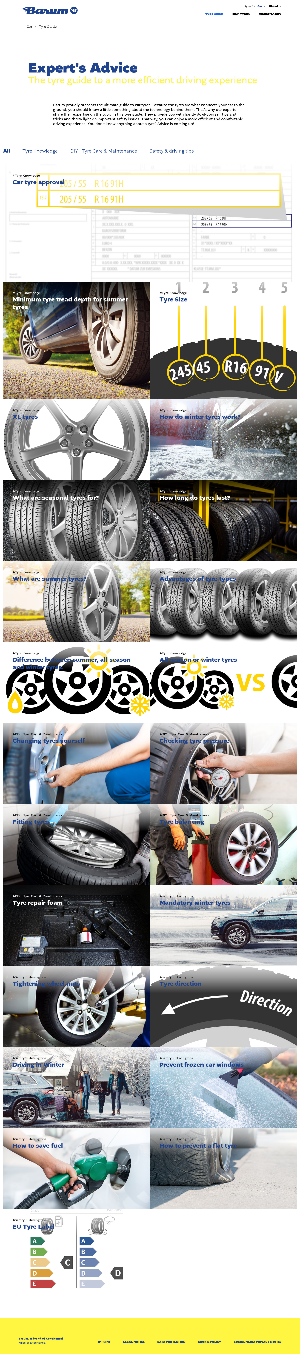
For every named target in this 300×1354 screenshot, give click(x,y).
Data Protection (171, 1342)
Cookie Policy (209, 1342)
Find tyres (241, 14)
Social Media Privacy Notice (258, 1342)
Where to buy (270, 14)
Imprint (104, 1342)
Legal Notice (134, 1342)
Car (259, 6)
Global (273, 6)
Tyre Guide (214, 14)
